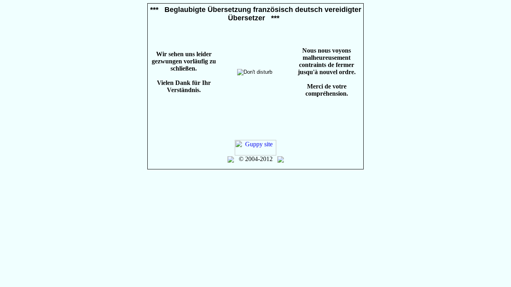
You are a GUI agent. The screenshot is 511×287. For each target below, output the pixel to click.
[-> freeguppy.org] (231, 158)
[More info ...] (280, 158)
